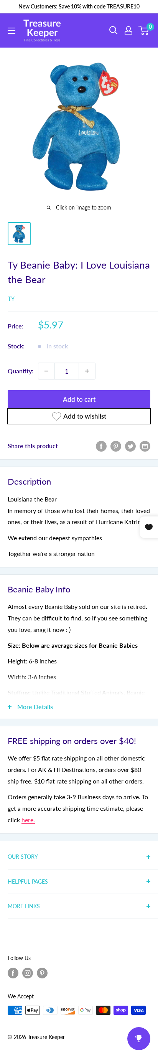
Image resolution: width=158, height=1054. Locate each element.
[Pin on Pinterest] (115, 446)
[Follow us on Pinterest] (42, 973)
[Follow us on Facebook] (13, 973)
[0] (144, 30)
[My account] (128, 30)
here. (28, 819)
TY (11, 298)
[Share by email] (145, 446)
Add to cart (79, 399)
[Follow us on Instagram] (27, 973)
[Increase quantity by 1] (87, 371)
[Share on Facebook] (101, 446)
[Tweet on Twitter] (130, 446)
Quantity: (20, 370)
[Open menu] (11, 31)
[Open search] (113, 30)
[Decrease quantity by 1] (46, 371)
